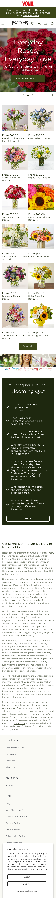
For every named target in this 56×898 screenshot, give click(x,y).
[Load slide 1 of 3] (23, 95)
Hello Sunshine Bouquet (36, 297)
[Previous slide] (19, 95)
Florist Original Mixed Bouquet (40, 218)
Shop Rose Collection (28, 78)
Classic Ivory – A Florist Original (14, 258)
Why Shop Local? (14, 810)
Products (10, 760)
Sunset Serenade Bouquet (11, 179)
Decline (26, 884)
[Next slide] (37, 95)
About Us (10, 767)
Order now (19, 723)
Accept (26, 877)
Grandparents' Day (15, 747)
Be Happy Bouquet (38, 335)
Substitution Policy (15, 836)
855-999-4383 (31, 15)
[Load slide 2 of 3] (28, 95)
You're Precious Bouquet (10, 218)
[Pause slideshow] (53, 95)
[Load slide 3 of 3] (32, 95)
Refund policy (13, 829)
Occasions (11, 754)
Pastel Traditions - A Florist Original (13, 139)
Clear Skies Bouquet (39, 138)
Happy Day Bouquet (39, 177)
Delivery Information (16, 816)
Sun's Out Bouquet (38, 256)
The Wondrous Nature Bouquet (14, 336)
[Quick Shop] (32, 23)
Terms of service (14, 842)
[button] (39, 23)
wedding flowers (44, 668)
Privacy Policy (40, 869)
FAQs (8, 803)
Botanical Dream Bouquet (11, 297)
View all (28, 346)
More (28, 518)
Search (9, 785)
